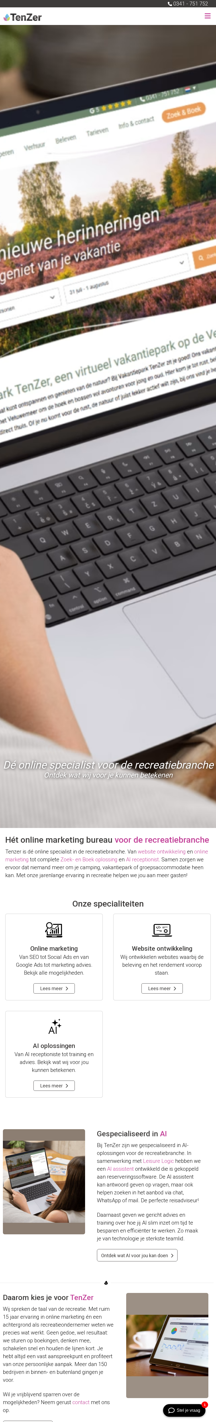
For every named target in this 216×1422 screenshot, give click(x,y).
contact (81, 1402)
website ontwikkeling (162, 851)
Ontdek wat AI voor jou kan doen (134, 1255)
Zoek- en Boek (77, 859)
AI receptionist (142, 859)
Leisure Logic (158, 1161)
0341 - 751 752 (190, 4)
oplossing (106, 859)
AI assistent (120, 1169)
